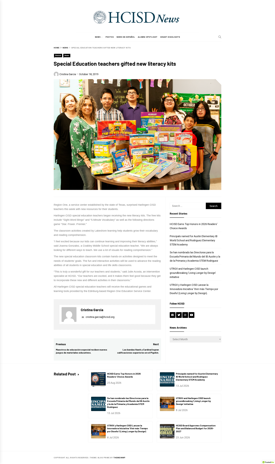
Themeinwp (119, 458)
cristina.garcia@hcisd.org (99, 316)
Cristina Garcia (67, 74)
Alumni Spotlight (147, 37)
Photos (110, 37)
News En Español (126, 37)
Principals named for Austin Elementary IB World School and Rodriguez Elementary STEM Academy (193, 240)
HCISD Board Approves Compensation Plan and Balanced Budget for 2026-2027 (196, 428)
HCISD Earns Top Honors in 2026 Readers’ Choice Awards (124, 375)
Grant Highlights (170, 37)
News (98, 37)
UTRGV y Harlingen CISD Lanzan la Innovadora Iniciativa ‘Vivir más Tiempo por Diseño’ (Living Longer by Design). (194, 289)
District (58, 56)
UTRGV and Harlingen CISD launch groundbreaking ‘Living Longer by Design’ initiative (193, 273)
